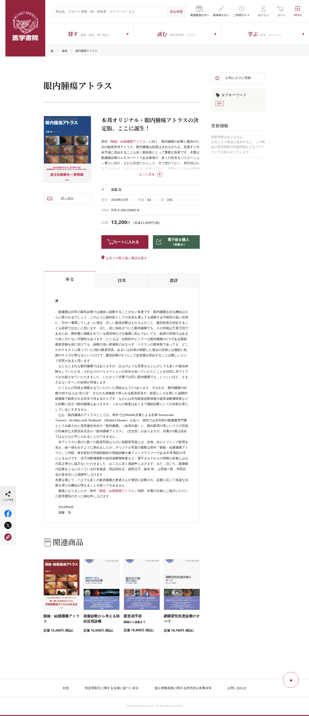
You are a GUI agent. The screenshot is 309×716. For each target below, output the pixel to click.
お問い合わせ (236, 688)
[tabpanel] (67, 149)
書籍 (64, 50)
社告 (66, 688)
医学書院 (25, 28)
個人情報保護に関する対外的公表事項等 (183, 688)
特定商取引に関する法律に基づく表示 (112, 688)
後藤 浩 (116, 189)
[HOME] (52, 50)
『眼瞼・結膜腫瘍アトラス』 (128, 141)
